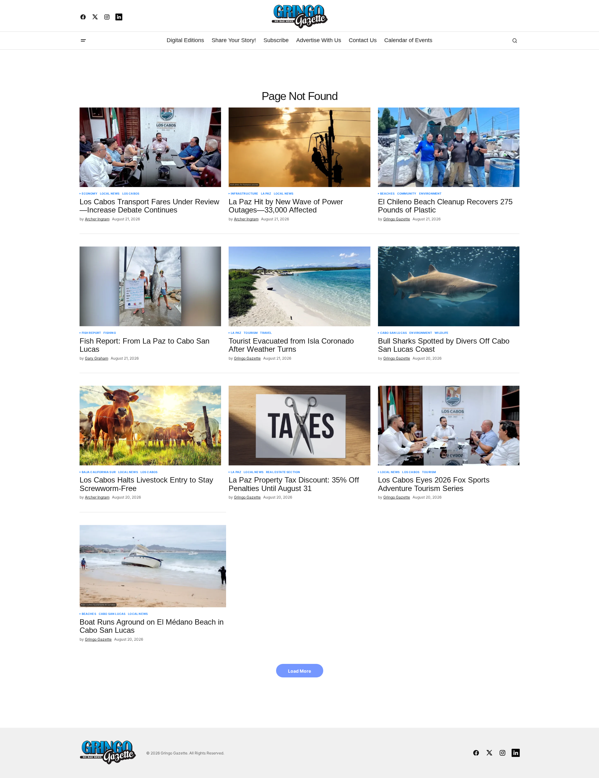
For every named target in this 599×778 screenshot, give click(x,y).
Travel (266, 332)
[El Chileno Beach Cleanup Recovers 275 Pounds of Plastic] (449, 147)
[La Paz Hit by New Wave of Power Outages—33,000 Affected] (299, 147)
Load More (299, 671)
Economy (89, 193)
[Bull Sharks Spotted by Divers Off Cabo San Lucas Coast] (449, 286)
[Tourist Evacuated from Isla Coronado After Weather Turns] (299, 286)
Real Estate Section (283, 472)
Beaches (387, 193)
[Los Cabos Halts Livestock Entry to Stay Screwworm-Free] (150, 426)
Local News (110, 193)
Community (407, 193)
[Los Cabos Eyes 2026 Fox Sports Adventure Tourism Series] (449, 426)
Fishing (109, 332)
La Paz (266, 193)
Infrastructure (244, 193)
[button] (83, 40)
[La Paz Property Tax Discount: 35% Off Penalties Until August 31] (299, 426)
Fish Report (91, 332)
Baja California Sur (99, 472)
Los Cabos (131, 193)
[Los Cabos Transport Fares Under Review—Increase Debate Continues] (150, 147)
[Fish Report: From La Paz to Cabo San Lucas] (150, 286)
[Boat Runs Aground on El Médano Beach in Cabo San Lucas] (153, 566)
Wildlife (441, 332)
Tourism (251, 332)
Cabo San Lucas (393, 332)
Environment (430, 193)
